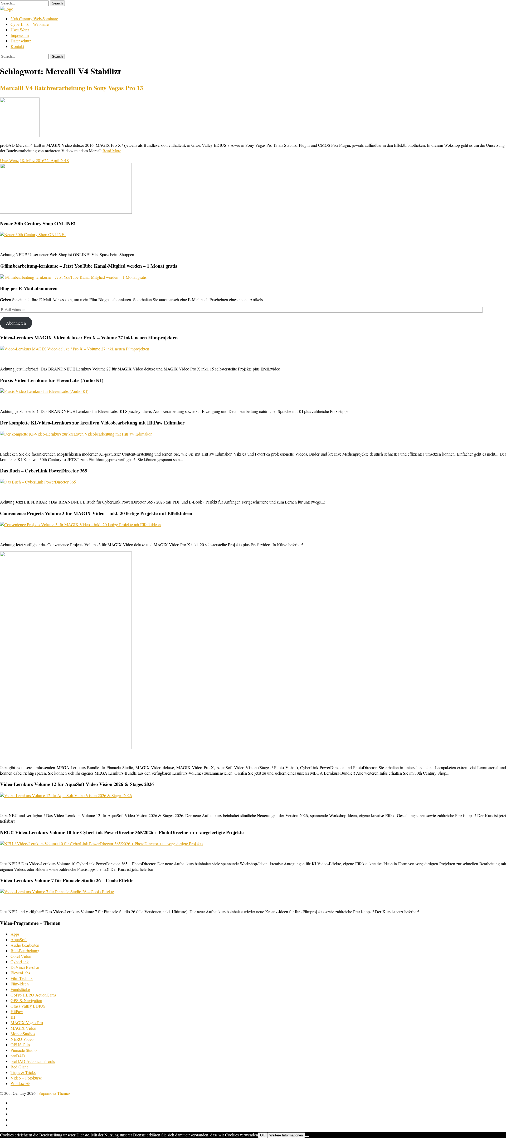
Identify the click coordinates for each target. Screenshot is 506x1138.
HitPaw (17, 1011)
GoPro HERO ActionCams (33, 995)
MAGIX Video (23, 1028)
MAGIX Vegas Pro (27, 1022)
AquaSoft (19, 939)
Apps (15, 934)
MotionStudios (23, 1033)
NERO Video (22, 1039)
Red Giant (19, 1066)
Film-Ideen (20, 983)
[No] (307, 1136)
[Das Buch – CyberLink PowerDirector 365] (38, 482)
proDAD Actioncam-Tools (33, 1061)
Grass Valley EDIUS (28, 1006)
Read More (112, 150)
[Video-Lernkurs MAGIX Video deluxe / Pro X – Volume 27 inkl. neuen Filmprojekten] (74, 348)
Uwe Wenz (20, 29)
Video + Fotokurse (26, 1078)
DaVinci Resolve (25, 967)
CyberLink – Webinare (30, 24)
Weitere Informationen (286, 1135)
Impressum (20, 35)
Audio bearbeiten (25, 945)
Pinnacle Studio (24, 1050)
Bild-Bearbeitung (25, 950)
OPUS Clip (20, 1044)
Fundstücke (20, 989)
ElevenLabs (20, 972)
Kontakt (17, 46)
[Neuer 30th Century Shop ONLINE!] (33, 234)
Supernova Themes (54, 1093)
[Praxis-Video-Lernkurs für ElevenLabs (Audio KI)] (44, 391)
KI (13, 1017)
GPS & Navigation (26, 1000)
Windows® (20, 1083)
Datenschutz (21, 40)
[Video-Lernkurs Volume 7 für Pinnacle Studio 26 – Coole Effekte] (57, 891)
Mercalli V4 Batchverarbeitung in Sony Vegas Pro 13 (71, 87)
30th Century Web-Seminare (34, 18)
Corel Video (21, 956)
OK (262, 1135)
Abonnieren (16, 323)
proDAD (18, 1055)
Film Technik (22, 978)
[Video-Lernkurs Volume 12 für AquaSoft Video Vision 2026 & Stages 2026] (66, 795)
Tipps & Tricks (23, 1072)
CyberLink (20, 961)
